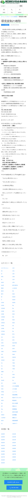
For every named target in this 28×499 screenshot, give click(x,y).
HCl (2, 397)
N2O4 (13, 299)
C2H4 (2, 305)
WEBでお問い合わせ (14, 482)
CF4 (2, 340)
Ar (1, 279)
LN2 (13, 273)
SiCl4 (13, 345)
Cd (2, 337)
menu (19, 12)
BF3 (2, 294)
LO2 (13, 279)
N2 (13, 291)
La (1, 423)
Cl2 (2, 348)
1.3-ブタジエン (5, 268)
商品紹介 (14, 400)
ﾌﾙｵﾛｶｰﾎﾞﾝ (14, 423)
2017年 (3, 457)
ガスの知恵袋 (14, 16)
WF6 (13, 377)
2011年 (14, 442)
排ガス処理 (15, 403)
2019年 (3, 451)
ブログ (7, 16)
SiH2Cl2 (14, 351)
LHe (13, 271)
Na (13, 305)
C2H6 (2, 311)
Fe (1, 377)
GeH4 (2, 380)
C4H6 (2, 325)
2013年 (14, 437)
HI (1, 412)
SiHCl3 (14, 357)
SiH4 (13, 354)
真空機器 (14, 415)
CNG (2, 351)
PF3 (13, 334)
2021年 (3, 445)
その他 (14, 383)
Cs (1, 363)
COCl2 (2, 360)
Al (1, 273)
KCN (2, 420)
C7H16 (3, 331)
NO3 (13, 322)
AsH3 (2, 285)
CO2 (2, 357)
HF (2, 406)
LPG (13, 282)
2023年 (3, 439)
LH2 (13, 268)
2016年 (3, 460)
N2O (13, 294)
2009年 (14, 448)
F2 (1, 374)
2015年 (3, 462)
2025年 (3, 434)
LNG (13, 276)
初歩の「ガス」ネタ (16, 397)
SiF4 (13, 348)
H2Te (2, 394)
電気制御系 (15, 420)
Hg (2, 409)
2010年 (14, 445)
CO (2, 354)
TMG (13, 366)
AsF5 (2, 282)
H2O (2, 386)
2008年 (14, 451)
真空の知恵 (15, 412)
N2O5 (13, 302)
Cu (2, 366)
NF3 (13, 311)
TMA (13, 363)
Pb (13, 331)
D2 (2, 368)
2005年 (14, 460)
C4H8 (2, 328)
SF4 (13, 337)
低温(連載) (15, 394)
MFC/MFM (15, 285)
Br (1, 297)
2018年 (3, 454)
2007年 (14, 454)
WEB (4, 12)
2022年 (3, 442)
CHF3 (2, 345)
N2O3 (13, 297)
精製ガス (14, 417)
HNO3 (2, 415)
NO (13, 317)
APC (2, 276)
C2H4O (3, 308)
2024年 (3, 437)
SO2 (13, 360)
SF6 (13, 340)
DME (2, 371)
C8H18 (3, 334)
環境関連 (14, 409)
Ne (13, 308)
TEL (12, 12)
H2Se (2, 391)
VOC (13, 374)
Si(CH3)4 (14, 343)
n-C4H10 (14, 288)
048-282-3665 (14, 487)
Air (1, 271)
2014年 (14, 434)
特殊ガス (14, 406)
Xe (13, 380)
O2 (13, 325)
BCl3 (2, 291)
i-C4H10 (3, 417)
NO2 (13, 319)
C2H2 (2, 302)
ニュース (14, 391)
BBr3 (2, 288)
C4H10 (3, 322)
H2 (2, 383)
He (2, 403)
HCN (2, 400)
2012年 (14, 439)
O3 (13, 328)
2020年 (3, 448)
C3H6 (2, 314)
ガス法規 (14, 389)
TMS (13, 368)
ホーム (2, 16)
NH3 (13, 314)
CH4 (2, 343)
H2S (2, 389)
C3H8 (2, 319)
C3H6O (3, 317)
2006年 (14, 457)
